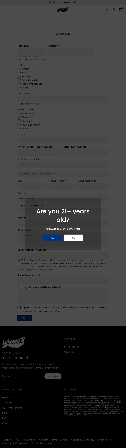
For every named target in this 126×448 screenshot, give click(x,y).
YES (52, 237)
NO (73, 237)
